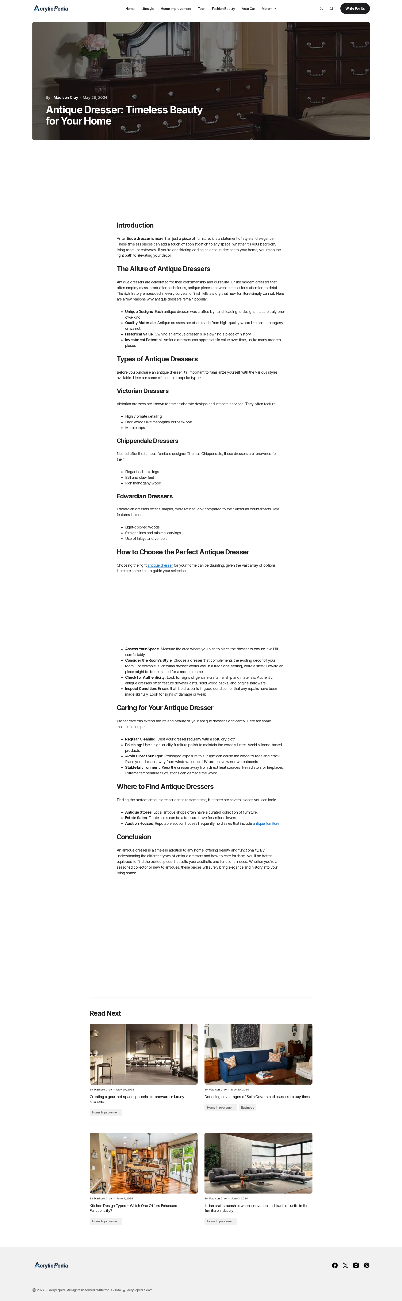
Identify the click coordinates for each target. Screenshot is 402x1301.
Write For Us (355, 8)
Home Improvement (106, 1112)
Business (247, 1107)
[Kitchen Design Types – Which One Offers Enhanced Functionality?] (144, 1163)
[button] (321, 8)
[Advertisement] (201, 185)
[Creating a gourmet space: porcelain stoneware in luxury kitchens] (144, 1054)
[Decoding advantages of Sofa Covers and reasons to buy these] (258, 1054)
